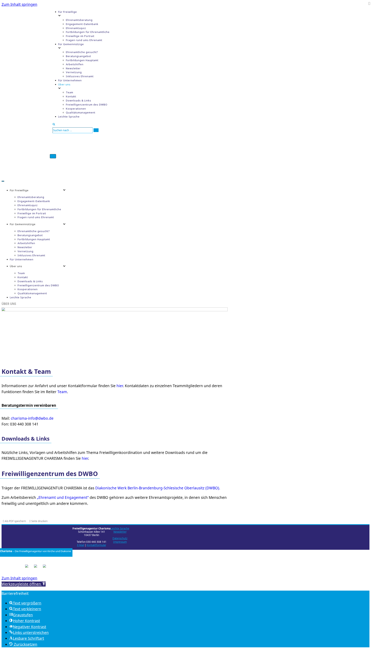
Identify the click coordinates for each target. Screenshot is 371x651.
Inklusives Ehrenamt (80, 76)
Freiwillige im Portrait (80, 36)
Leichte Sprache (69, 116)
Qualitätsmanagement (80, 112)
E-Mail (80, 545)
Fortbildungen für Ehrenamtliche (88, 32)
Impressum (120, 542)
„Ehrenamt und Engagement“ (63, 497)
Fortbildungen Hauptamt (82, 60)
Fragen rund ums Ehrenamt (84, 40)
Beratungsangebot (78, 56)
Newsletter (73, 68)
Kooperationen (76, 108)
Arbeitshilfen (74, 64)
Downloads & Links (78, 100)
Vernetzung (74, 72)
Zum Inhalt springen (19, 4)
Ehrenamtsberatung (79, 20)
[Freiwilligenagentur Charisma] (26, 89)
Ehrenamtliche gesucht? (82, 52)
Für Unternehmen (70, 80)
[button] (24, 584)
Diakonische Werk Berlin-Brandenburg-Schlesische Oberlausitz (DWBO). (157, 488)
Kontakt (71, 96)
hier (120, 385)
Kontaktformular (96, 545)
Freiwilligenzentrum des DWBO (86, 104)
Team (69, 92)
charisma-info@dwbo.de (32, 418)
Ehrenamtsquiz (76, 28)
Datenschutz (119, 538)
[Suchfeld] (54, 124)
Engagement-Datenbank (82, 24)
